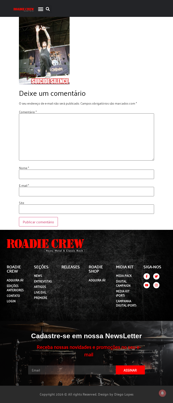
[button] (40, 9)
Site (21, 202)
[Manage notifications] (162, 393)
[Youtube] (146, 285)
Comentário (28, 111)
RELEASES (70, 266)
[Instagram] (156, 285)
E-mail (24, 185)
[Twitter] (156, 276)
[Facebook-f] (146, 276)
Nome (24, 167)
